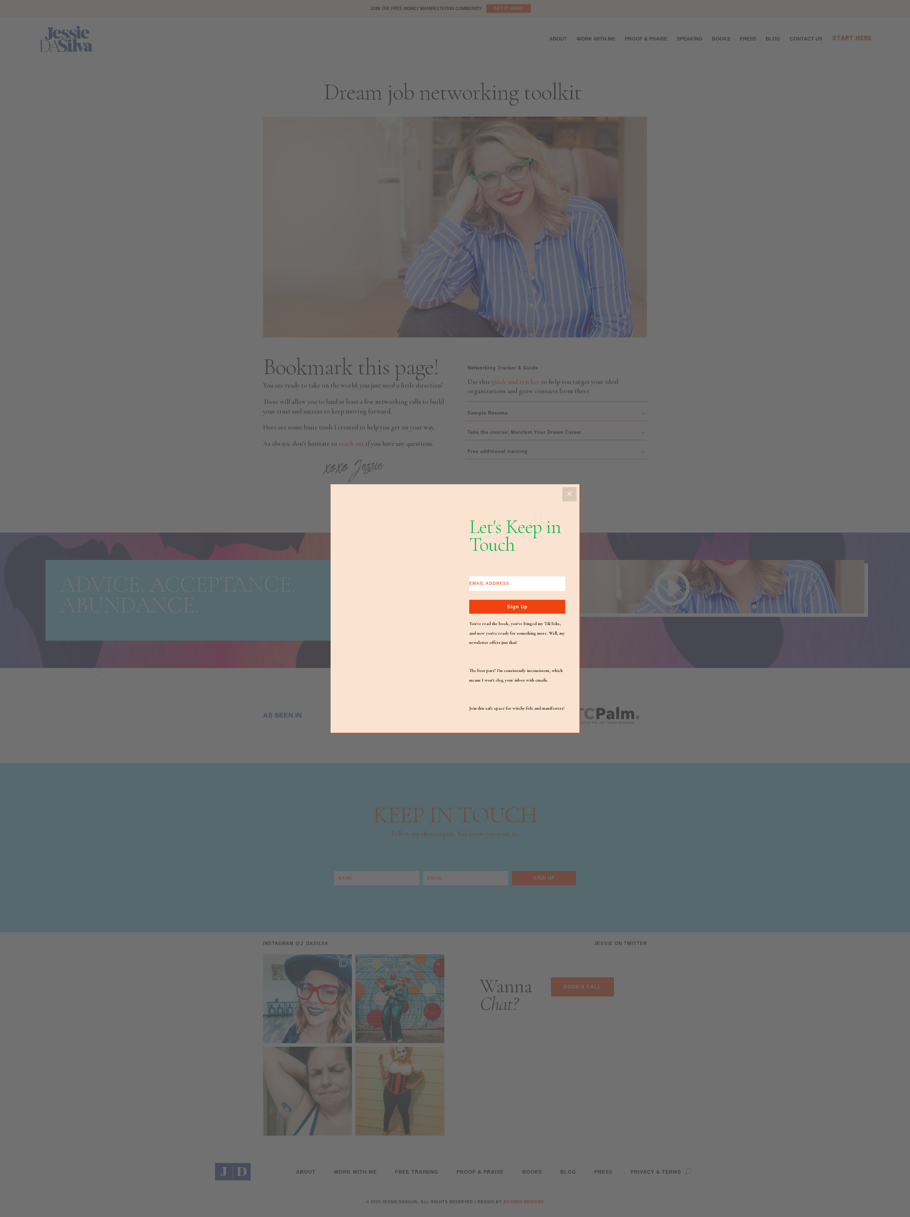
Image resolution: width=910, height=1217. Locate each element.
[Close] (569, 494)
